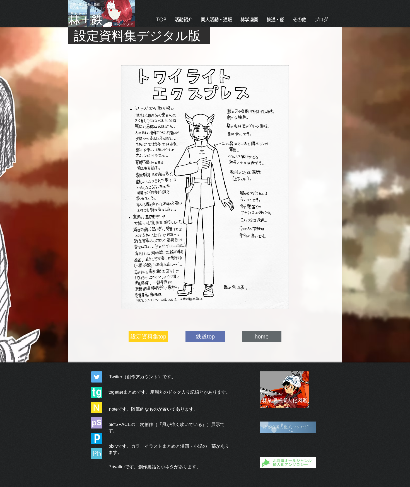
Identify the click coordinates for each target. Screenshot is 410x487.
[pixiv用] (96, 438)
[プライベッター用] (96, 453)
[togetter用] (96, 392)
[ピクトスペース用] (96, 422)
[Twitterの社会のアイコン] (96, 377)
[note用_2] (96, 407)
